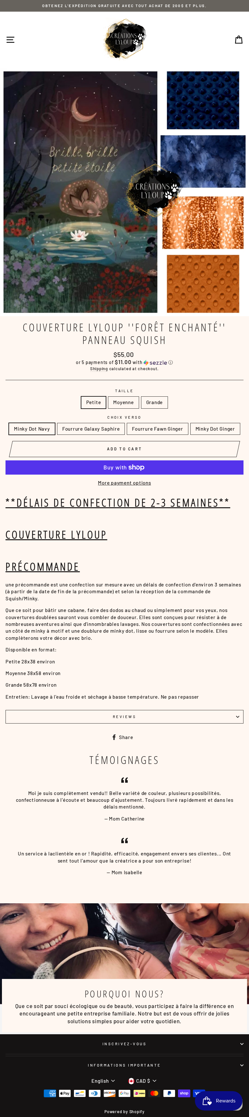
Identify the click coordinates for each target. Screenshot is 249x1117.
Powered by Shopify (124, 1111)
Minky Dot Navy (32, 429)
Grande (154, 402)
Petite (93, 402)
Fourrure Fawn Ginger (157, 429)
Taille (124, 391)
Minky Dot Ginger (215, 429)
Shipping (99, 368)
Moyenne (123, 402)
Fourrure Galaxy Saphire (91, 429)
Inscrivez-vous (124, 1044)
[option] (124, 5)
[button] (124, 362)
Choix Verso (124, 417)
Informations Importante (124, 1065)
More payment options (124, 483)
